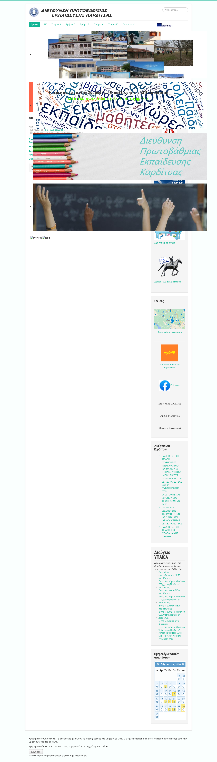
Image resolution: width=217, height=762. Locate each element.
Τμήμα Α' (56, 24)
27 (170, 708)
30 (183, 708)
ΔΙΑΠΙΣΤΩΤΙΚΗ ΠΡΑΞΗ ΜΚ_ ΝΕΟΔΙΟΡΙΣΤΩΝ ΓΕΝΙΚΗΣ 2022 (170, 636)
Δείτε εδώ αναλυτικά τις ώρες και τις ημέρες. (108, 98)
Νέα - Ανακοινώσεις (54, 129)
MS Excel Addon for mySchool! (170, 366)
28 (174, 708)
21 (174, 700)
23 (183, 700)
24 (157, 708)
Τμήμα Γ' (85, 24)
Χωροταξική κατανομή (169, 331)
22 (179, 700)
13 (170, 692)
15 (179, 692)
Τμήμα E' (113, 24)
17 (157, 700)
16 (183, 692)
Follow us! (175, 385)
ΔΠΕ (45, 24)
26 (166, 708)
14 (174, 692)
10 (157, 692)
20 (170, 700)
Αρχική (34, 24)
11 (161, 692)
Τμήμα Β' (71, 24)
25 (161, 708)
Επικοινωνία (129, 24)
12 (166, 692)
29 (179, 708)
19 (166, 700)
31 (157, 715)
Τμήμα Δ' (99, 24)
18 (161, 700)
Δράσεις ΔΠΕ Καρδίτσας (167, 281)
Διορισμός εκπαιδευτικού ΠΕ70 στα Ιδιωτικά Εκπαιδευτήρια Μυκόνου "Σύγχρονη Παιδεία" (172, 578)
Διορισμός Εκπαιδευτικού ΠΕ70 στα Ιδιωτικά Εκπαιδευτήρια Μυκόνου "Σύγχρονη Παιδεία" (172, 593)
